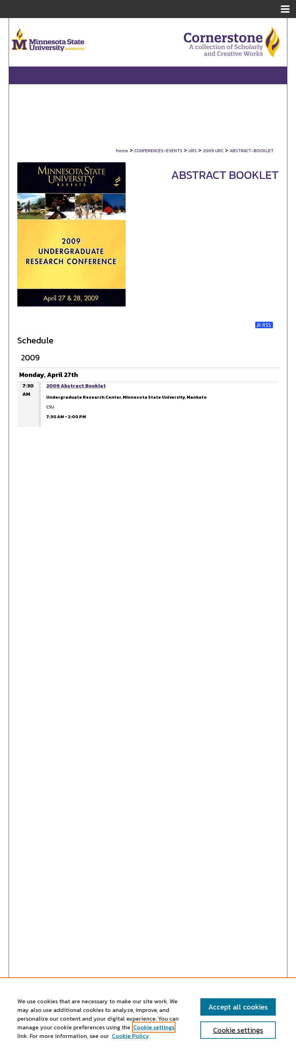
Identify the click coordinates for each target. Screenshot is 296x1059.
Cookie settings (153, 1027)
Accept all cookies (238, 1007)
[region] (148, 1018)
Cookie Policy (130, 1036)
